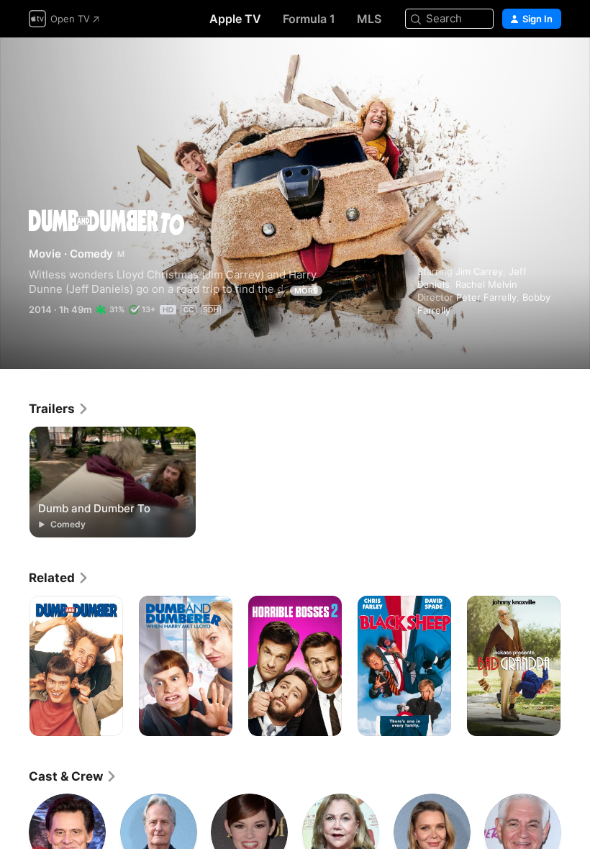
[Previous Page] (14, 666)
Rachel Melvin (486, 284)
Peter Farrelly (486, 297)
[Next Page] (576, 666)
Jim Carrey (479, 271)
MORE (306, 291)
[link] (59, 409)
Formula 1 (309, 19)
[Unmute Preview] (551, 66)
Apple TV (235, 19)
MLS (369, 19)
